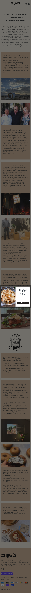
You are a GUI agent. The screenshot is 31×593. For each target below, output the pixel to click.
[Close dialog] (29, 287)
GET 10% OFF (23, 302)
